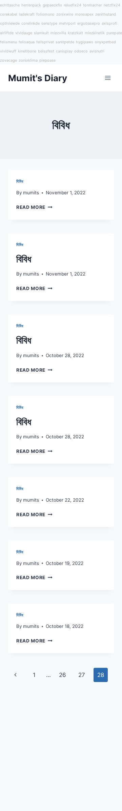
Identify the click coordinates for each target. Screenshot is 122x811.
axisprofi (109, 23)
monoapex (84, 14)
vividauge (23, 32)
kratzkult (75, 32)
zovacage (8, 60)
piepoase (47, 60)
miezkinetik (95, 32)
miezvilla (58, 32)
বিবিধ (19, 181)
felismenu (8, 42)
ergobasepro (88, 23)
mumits (31, 192)
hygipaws (84, 42)
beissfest (46, 51)
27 (81, 675)
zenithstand (105, 14)
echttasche (10, 5)
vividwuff (8, 51)
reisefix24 (72, 5)
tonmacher (92, 5)
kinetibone (27, 51)
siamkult (41, 32)
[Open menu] (107, 78)
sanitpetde (65, 42)
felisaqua (27, 42)
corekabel (8, 14)
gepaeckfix (52, 5)
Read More (30, 207)
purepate (114, 32)
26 (62, 675)
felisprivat (45, 42)
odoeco (81, 51)
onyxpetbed (105, 42)
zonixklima (28, 60)
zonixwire (64, 14)
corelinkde (30, 23)
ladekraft (27, 14)
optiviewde (10, 23)
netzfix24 (112, 5)
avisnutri (96, 51)
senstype (49, 23)
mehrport (67, 23)
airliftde (7, 32)
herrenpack (31, 5)
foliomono (45, 14)
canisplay (64, 51)
